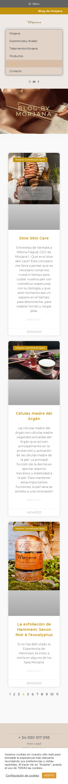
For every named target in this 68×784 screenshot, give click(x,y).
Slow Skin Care (34, 238)
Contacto (15, 71)
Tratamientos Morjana (23, 48)
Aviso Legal (34, 743)
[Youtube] (34, 82)
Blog (12, 63)
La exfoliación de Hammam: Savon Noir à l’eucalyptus (34, 629)
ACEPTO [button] (49, 775)
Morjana (14, 33)
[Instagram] (30, 82)
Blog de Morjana (50, 11)
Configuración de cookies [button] (22, 775)
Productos (16, 56)
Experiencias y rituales (23, 41)
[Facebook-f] (38, 82)
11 (57, 694)
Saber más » (34, 319)
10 (52, 694)
